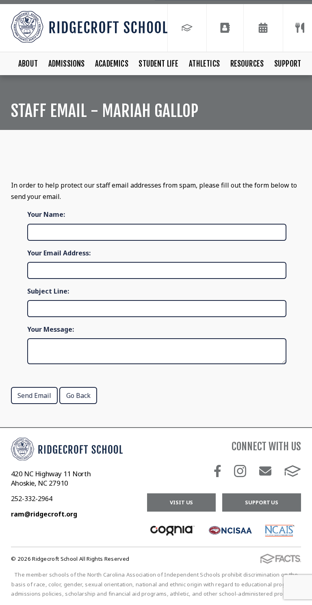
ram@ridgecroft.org (44, 514)
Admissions (66, 64)
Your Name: (46, 214)
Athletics (204, 64)
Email (265, 471)
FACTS (292, 471)
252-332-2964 (31, 498)
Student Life (158, 64)
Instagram (240, 471)
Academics (111, 64)
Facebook (217, 471)
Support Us (261, 502)
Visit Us (181, 502)
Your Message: (50, 329)
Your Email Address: (59, 252)
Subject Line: (48, 291)
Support (287, 64)
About (28, 64)
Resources (247, 64)
